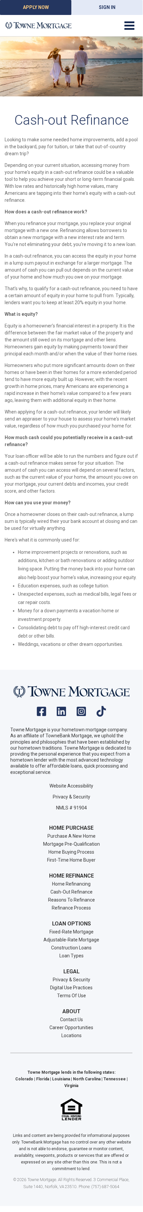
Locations (71, 1035)
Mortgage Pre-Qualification (71, 844)
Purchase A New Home (71, 836)
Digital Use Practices (71, 987)
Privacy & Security (71, 796)
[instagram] (81, 713)
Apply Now (36, 7)
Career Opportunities (71, 1027)
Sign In (107, 7)
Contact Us (71, 1019)
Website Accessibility (71, 785)
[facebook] (41, 713)
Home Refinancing (71, 884)
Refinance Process (71, 907)
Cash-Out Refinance (71, 892)
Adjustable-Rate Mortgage (71, 939)
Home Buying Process (71, 852)
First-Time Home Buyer (71, 860)
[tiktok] (101, 713)
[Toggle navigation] (129, 25)
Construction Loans (71, 947)
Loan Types (71, 955)
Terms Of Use (71, 995)
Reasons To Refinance (71, 900)
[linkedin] (61, 713)
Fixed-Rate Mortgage (71, 931)
